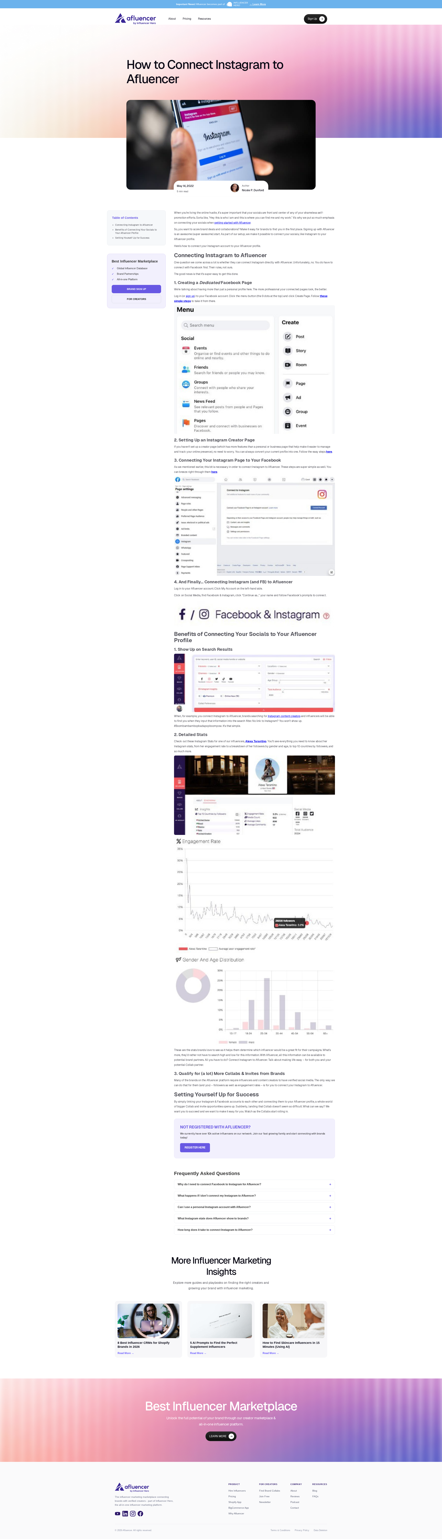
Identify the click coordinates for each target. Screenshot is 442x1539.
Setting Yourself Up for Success (132, 237)
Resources (204, 18)
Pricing (187, 18)
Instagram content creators (284, 716)
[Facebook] (140, 1513)
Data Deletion (320, 1530)
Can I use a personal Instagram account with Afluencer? (214, 1207)
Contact (294, 1507)
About (172, 18)
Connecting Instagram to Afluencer (134, 224)
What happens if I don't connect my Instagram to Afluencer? (217, 1195)
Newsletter (265, 1502)
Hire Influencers (237, 1490)
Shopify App (234, 1502)
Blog (314, 1490)
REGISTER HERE (195, 1147)
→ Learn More (257, 4)
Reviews (295, 1496)
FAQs (315, 1496)
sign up (190, 296)
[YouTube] (117, 1513)
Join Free (264, 1496)
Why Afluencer (236, 1513)
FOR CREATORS (136, 299)
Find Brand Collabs (269, 1490)
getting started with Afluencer (232, 222)
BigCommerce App (238, 1507)
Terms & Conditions (280, 1530)
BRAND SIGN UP (136, 289)
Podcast (294, 1502)
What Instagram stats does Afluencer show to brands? (213, 1218)
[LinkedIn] (125, 1513)
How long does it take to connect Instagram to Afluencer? (215, 1229)
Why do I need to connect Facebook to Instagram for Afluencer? (219, 1184)
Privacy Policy (302, 1530)
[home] (135, 19)
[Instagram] (133, 1513)
